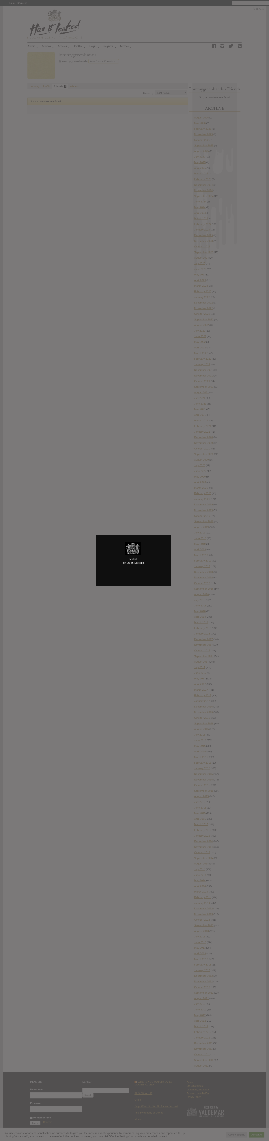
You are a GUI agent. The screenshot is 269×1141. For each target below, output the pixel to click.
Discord (139, 562)
